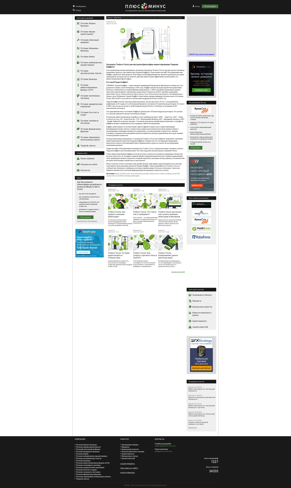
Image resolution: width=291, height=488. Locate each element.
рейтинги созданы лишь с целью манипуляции (89, 210)
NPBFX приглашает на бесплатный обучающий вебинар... (201, 415)
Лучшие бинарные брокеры (89, 49)
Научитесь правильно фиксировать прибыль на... (202, 398)
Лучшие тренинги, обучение (89, 121)
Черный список (87, 145)
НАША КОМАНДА (127, 473)
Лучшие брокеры (88, 79)
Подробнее (195, 148)
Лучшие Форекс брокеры (88, 24)
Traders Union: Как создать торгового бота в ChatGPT (145, 255)
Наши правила (87, 158)
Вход (197, 6)
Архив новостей (178, 272)
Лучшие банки (87, 56)
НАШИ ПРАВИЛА (127, 464)
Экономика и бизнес (202, 295)
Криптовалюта (199, 321)
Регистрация (210, 6)
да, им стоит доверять (87, 194)
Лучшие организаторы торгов (90, 72)
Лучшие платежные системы (90, 96)
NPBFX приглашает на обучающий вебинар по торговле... (201, 406)
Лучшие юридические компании (91, 105)
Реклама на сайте (88, 164)
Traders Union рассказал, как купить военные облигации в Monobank (170, 214)
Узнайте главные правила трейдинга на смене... (198, 423)
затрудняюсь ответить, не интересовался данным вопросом (89, 204)
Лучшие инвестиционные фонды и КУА (88, 87)
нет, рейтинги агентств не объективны (89, 198)
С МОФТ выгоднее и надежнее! (201, 54)
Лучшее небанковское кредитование (91, 63)
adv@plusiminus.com (163, 451)
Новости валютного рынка (201, 313)
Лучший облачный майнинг (89, 41)
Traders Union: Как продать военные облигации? (116, 214)
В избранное (81, 6)
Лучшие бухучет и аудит (89, 113)
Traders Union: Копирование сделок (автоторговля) (168, 255)
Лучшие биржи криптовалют (87, 32)
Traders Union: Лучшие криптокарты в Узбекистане (119, 255)
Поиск (78, 10)
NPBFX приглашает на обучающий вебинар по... (201, 390)
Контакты (85, 170)
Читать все (192, 427)
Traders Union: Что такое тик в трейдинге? (144, 213)
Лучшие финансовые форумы (90, 130)
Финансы (196, 301)
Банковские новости (202, 307)
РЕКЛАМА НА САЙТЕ (129, 468)
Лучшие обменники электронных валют (90, 138)
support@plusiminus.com (165, 446)
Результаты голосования (87, 221)
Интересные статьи (130, 456)
